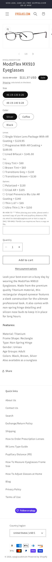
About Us (11, 400)
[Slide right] (33, 54)
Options (6, 181)
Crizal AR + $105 (15, 190)
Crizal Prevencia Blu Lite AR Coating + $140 (21, 196)
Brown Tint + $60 (15, 167)
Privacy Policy (13, 489)
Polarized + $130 (15, 185)
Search (9, 415)
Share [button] (9, 371)
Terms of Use (13, 497)
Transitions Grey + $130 (19, 172)
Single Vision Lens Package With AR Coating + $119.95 (26, 139)
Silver (10, 116)
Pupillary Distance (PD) (19, 454)
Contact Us (12, 407)
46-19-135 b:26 (15, 94)
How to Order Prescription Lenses (25, 438)
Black (10, 124)
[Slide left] (19, 54)
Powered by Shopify (37, 556)
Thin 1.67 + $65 (14, 203)
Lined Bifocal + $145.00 (19, 154)
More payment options (26, 268)
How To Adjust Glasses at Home (24, 473)
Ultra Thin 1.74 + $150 (18, 207)
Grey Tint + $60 (14, 163)
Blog (8, 481)
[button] (7, 14)
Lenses (5, 132)
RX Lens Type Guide (17, 446)
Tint (4, 159)
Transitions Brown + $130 (20, 176)
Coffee (26, 116)
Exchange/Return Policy (19, 423)
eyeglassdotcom (20, 556)
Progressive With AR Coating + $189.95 (22, 147)
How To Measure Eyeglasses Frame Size (26, 464)
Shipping (6, 82)
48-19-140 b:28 (15, 102)
